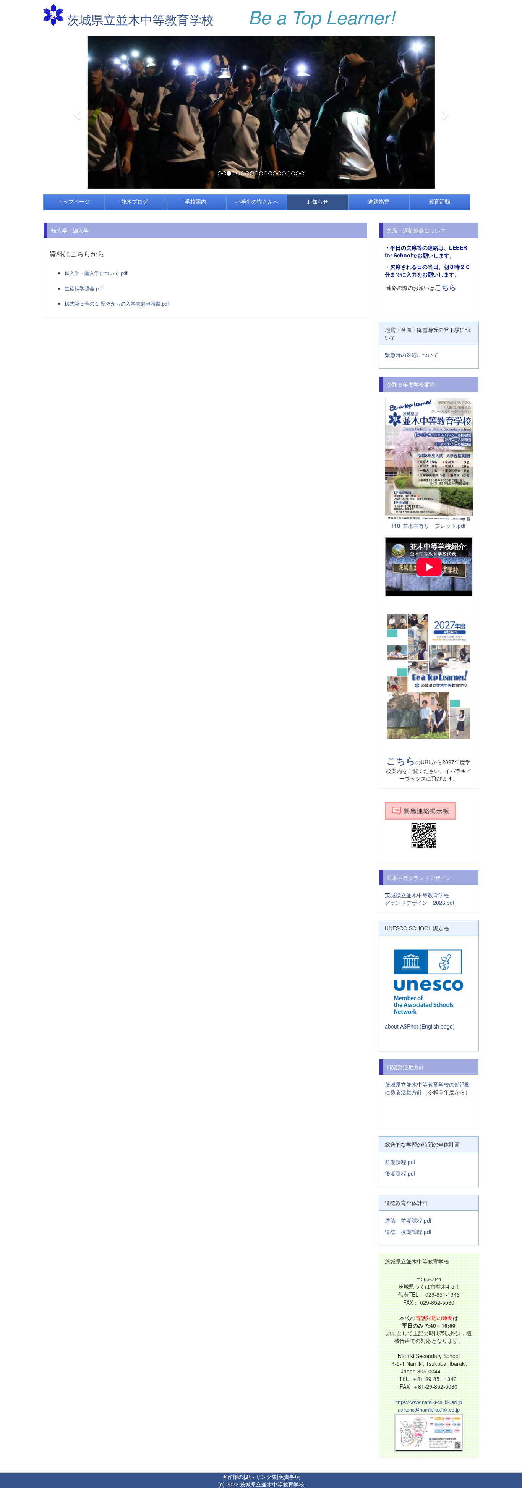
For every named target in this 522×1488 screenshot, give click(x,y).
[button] (76, 112)
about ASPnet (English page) (420, 1026)
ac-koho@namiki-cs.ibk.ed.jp (429, 1409)
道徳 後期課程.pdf (408, 1232)
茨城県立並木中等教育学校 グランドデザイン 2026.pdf (427, 898)
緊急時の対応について (411, 355)
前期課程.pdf (400, 1162)
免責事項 (289, 1476)
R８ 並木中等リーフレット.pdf (428, 525)
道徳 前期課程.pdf (408, 1220)
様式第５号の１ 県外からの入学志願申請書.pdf (117, 303)
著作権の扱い (238, 1476)
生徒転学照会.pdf (84, 288)
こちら (445, 287)
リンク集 (266, 1476)
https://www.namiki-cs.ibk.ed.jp (428, 1402)
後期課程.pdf (400, 1173)
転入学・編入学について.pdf (96, 273)
